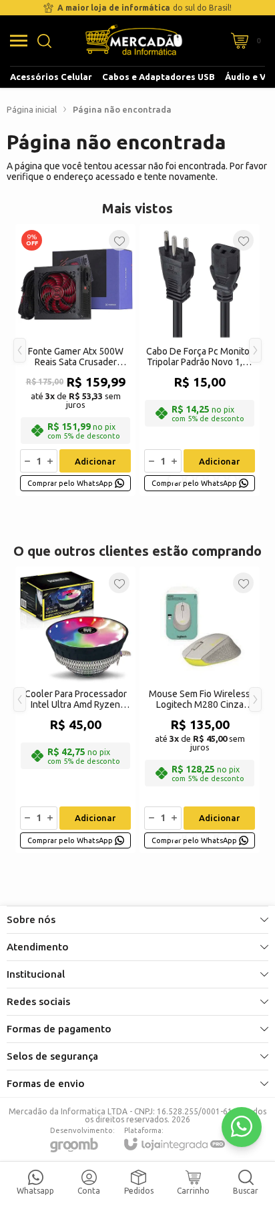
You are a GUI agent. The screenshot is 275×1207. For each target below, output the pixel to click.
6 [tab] (232, 479)
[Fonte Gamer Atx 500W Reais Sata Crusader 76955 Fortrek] (75, 360)
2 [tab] (189, 479)
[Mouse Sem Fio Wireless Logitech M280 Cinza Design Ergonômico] (199, 709)
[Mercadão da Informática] (134, 41)
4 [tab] (211, 479)
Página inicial (32, 109)
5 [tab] (221, 479)
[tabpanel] (75, 360)
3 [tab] (200, 479)
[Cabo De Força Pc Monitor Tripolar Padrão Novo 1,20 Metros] (199, 360)
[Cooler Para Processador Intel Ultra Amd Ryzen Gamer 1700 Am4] (75, 709)
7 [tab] (243, 479)
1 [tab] (175, 479)
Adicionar (95, 461)
